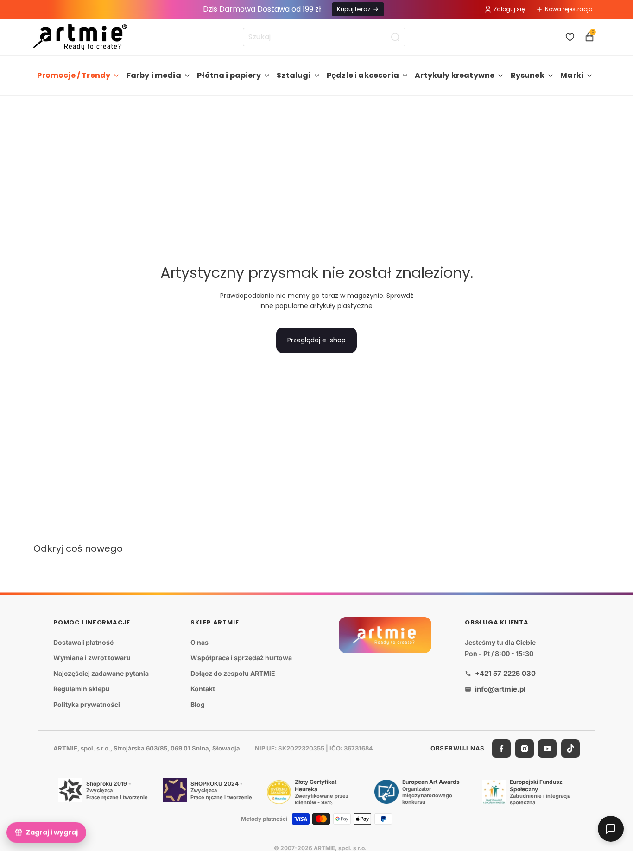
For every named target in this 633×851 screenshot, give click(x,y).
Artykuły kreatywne (454, 75)
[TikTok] (570, 748)
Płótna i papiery (229, 75)
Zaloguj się (509, 9)
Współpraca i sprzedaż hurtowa (241, 658)
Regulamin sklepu (81, 689)
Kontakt (202, 689)
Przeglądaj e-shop (316, 340)
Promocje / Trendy (73, 75)
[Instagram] (524, 748)
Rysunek (527, 75)
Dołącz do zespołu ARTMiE (232, 673)
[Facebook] (501, 748)
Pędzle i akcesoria (363, 75)
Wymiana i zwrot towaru (92, 658)
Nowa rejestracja (569, 9)
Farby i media (154, 75)
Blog (197, 704)
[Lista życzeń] (570, 37)
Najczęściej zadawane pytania (101, 673)
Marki (571, 75)
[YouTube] (547, 748)
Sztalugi (293, 75)
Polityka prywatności (86, 704)
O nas (199, 642)
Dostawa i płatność (83, 642)
